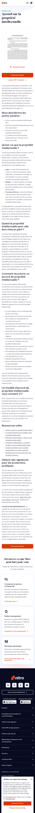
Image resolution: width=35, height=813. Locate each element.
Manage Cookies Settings (17, 808)
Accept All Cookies (17, 803)
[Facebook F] (20, 685)
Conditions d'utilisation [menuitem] (8, 775)
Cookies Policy (11, 799)
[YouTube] (27, 685)
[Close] (31, 779)
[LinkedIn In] (8, 685)
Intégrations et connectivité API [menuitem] (10, 772)
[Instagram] (14, 685)
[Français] (31, 3)
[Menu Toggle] (27, 3)
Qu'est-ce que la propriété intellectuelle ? (19, 430)
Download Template (17, 75)
